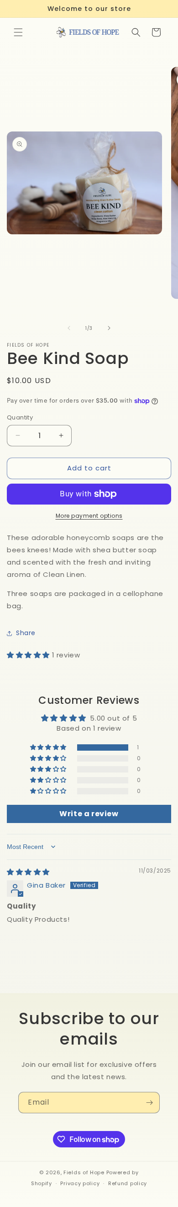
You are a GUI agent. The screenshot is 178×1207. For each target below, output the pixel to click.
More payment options (89, 516)
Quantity (20, 417)
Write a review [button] (88, 813)
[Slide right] (109, 328)
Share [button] (26, 632)
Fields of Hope (84, 1172)
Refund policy (127, 1183)
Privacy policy (79, 1183)
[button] (18, 32)
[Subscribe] (149, 1102)
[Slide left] (69, 328)
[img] (28, 872)
